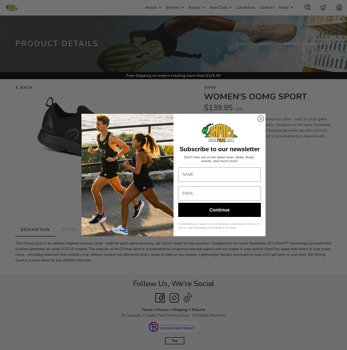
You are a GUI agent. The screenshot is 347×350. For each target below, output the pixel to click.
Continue (219, 209)
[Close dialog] (261, 119)
